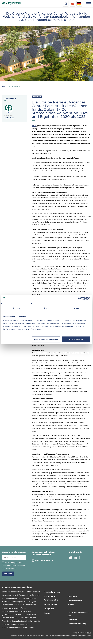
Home (11, 3)
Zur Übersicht (14, 86)
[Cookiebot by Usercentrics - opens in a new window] (79, 298)
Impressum (72, 619)
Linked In (75, 557)
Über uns (47, 613)
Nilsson (89, 632)
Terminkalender (50, 604)
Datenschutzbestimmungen (60, 635)
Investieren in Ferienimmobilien (51, 598)
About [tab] (77, 308)
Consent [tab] (16, 308)
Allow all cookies (76, 339)
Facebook (80, 557)
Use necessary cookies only (46, 339)
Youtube (71, 557)
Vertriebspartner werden (75, 602)
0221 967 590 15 (44, 560)
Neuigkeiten (49, 609)
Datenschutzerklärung (77, 623)
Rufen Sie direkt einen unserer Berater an (43, 553)
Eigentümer (73, 596)
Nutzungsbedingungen (77, 635)
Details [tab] (47, 308)
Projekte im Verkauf (52, 592)
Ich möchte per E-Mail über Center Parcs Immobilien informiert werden (13, 565)
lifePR (34, 125)
